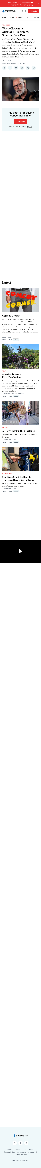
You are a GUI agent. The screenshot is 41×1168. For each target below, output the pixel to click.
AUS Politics (7, 473)
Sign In (29, 127)
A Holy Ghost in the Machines (18, 430)
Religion (5, 427)
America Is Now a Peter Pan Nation (11, 375)
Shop (18, 1154)
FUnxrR (24, 1154)
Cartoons (37, 17)
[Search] (25, 11)
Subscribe (33, 11)
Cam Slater (6, 60)
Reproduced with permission (13, 393)
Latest (12, 17)
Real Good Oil (7, 25)
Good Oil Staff (7, 337)
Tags (27, 17)
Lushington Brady (9, 439)
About (24, 1149)
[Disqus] (20, 191)
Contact (31, 1149)
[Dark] (23, 11)
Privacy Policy (9, 1152)
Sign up (10, 1149)
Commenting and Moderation (27, 1152)
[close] (38, 3)
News (20, 17)
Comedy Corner (11, 315)
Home (4, 17)
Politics (5, 371)
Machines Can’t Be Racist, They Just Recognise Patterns (18, 478)
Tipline (17, 1149)
